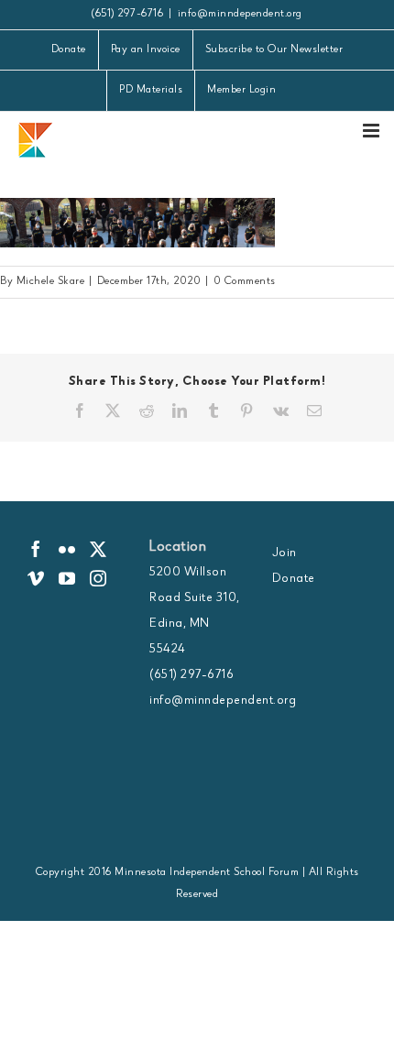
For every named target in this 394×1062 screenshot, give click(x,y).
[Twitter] (98, 549)
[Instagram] (98, 578)
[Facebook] (36, 549)
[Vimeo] (36, 578)
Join (284, 553)
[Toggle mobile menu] (373, 130)
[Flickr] (67, 549)
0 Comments (244, 282)
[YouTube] (67, 578)
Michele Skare (50, 282)
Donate (293, 579)
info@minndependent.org (240, 14)
